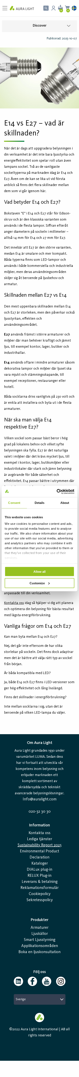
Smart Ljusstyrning (39, 940)
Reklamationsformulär (39, 888)
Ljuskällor (39, 934)
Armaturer (39, 928)
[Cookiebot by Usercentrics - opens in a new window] (56, 491)
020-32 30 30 (40, 812)
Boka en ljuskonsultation (39, 952)
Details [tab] (40, 502)
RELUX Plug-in (39, 876)
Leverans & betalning (40, 882)
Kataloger (39, 864)
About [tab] (64, 502)
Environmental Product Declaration (39, 854)
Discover (39, 25)
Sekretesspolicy (40, 900)
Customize (37, 583)
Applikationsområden (39, 946)
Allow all (39, 571)
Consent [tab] (14, 502)
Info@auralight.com (40, 799)
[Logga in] (53, 8)
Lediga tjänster (39, 839)
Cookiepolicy (39, 894)
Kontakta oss (39, 833)
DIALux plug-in (39, 870)
